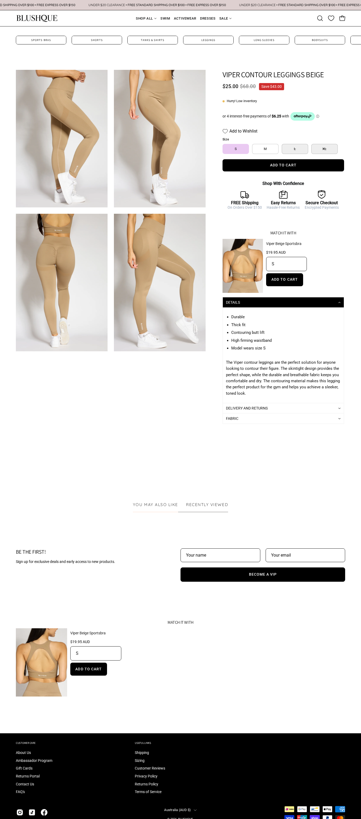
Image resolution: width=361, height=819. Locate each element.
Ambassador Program (34, 760)
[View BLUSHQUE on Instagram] (20, 812)
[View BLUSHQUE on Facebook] (44, 812)
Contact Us (25, 784)
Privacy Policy (146, 776)
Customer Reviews (150, 768)
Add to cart (284, 279)
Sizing (140, 760)
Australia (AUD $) (177, 810)
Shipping (142, 752)
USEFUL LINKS (143, 743)
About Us (23, 752)
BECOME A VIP (263, 574)
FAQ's (20, 792)
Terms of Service (148, 792)
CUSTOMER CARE (26, 743)
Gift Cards (24, 768)
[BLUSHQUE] (37, 18)
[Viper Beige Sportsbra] (243, 266)
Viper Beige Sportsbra (284, 244)
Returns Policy (146, 784)
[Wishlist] (331, 18)
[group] (180, 40)
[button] (320, 18)
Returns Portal (28, 776)
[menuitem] (143, 18)
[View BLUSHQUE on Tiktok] (32, 812)
